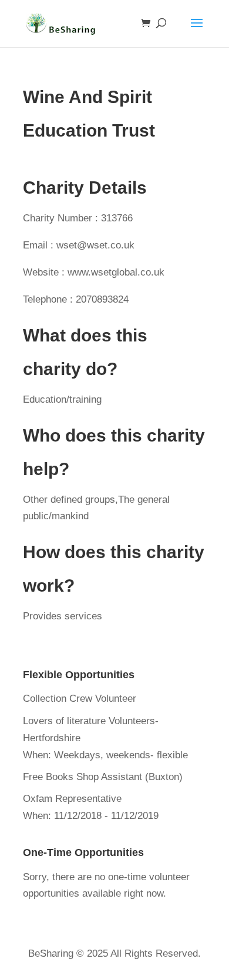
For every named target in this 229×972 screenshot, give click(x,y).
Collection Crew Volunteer (79, 698)
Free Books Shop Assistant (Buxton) (103, 776)
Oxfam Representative (72, 798)
